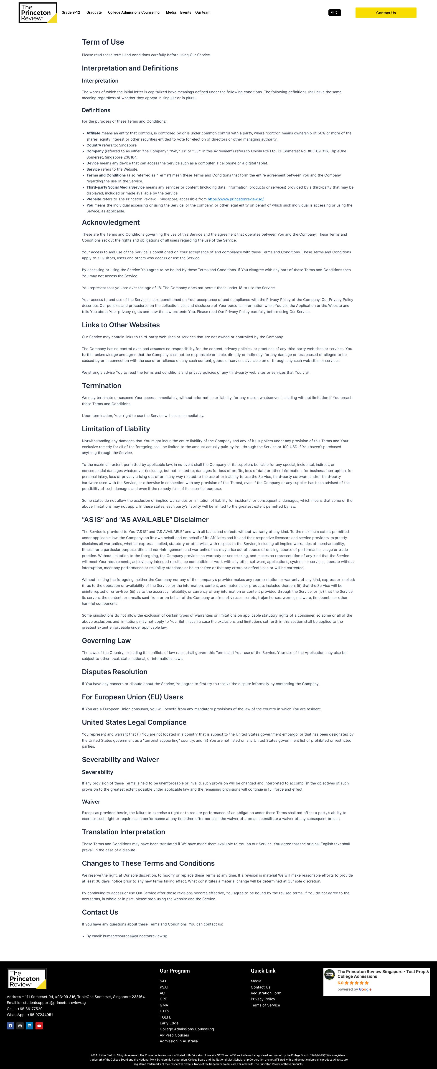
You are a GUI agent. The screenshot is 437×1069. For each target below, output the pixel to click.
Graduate (94, 12)
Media (171, 12)
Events (185, 12)
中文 (334, 12)
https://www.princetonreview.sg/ (236, 199)
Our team (203, 12)
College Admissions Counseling (134, 12)
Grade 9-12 (71, 12)
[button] (72, 12)
